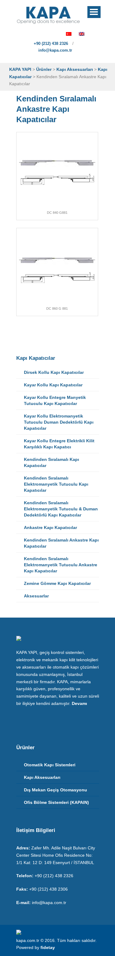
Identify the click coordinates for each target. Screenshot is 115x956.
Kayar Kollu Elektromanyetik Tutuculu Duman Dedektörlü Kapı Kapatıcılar (59, 422)
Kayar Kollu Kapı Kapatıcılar (53, 384)
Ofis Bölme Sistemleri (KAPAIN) (56, 802)
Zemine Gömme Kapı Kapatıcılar (57, 583)
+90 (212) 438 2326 (50, 43)
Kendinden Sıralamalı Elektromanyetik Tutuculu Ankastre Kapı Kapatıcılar (60, 564)
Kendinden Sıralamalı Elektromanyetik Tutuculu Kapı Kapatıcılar (56, 484)
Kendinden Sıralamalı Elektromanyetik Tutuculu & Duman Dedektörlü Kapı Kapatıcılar (61, 508)
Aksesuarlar (36, 595)
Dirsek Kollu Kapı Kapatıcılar (54, 372)
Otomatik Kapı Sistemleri (49, 764)
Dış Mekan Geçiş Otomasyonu (55, 789)
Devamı (79, 703)
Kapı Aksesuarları (42, 777)
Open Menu (94, 12)
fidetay (47, 947)
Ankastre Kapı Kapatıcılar (50, 527)
